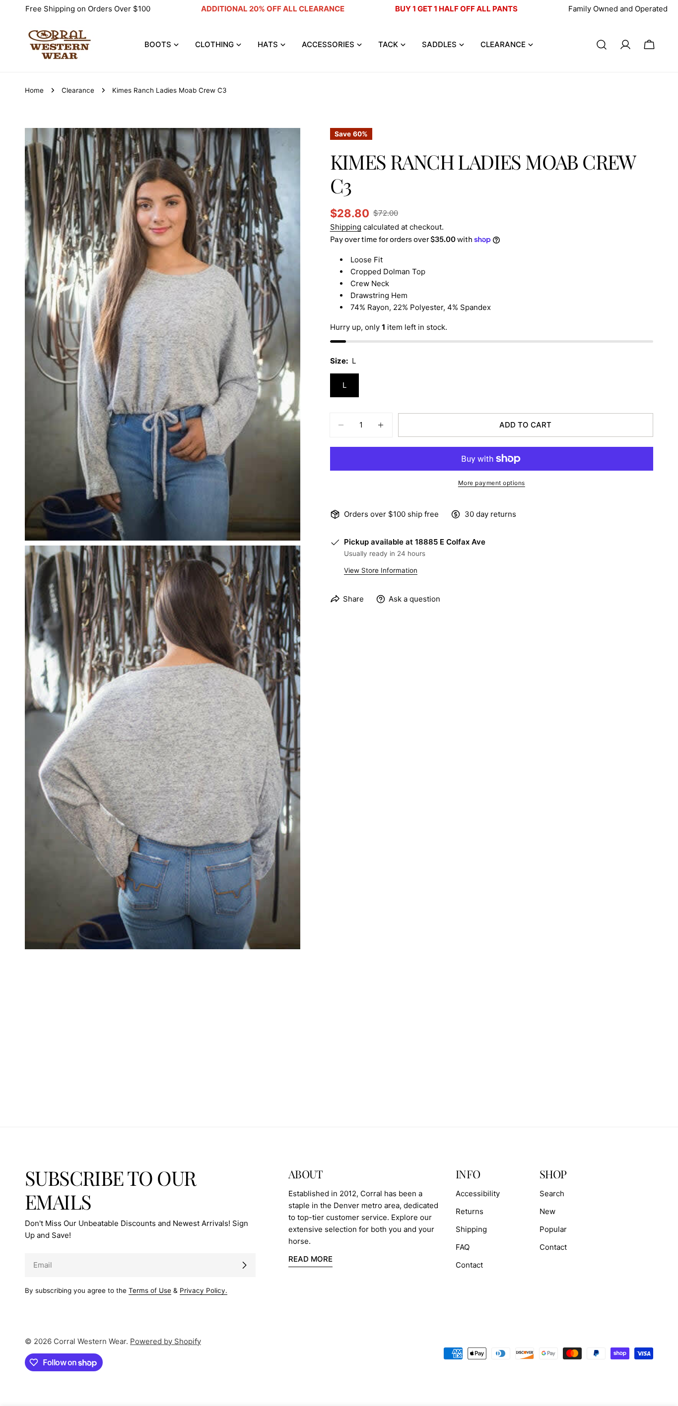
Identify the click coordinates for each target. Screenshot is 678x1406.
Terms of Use (150, 1290)
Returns (469, 1211)
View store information (380, 570)
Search (552, 1193)
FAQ (463, 1247)
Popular (553, 1229)
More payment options (491, 483)
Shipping (345, 227)
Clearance (78, 90)
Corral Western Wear (90, 1341)
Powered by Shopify (165, 1341)
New (547, 1211)
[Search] (601, 45)
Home (34, 90)
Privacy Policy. (203, 1290)
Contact (469, 1265)
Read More (310, 1259)
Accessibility (478, 1193)
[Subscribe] (244, 1265)
